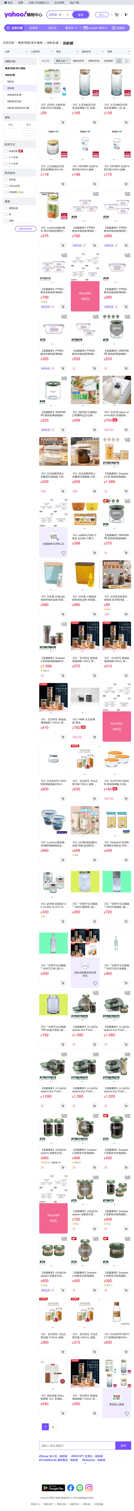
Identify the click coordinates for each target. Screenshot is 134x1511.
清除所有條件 (25, 228)
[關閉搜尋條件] (60, 15)
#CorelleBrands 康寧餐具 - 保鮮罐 (58, 1460)
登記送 (52, 28)
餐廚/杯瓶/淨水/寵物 (15, 68)
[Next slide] (65, 82)
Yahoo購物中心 (23, 14)
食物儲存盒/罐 (14, 94)
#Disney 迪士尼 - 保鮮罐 (53, 1456)
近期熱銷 (108, 60)
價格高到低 (94, 60)
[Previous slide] (41, 82)
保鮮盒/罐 (10, 74)
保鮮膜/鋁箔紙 (14, 101)
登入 (102, 14)
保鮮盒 (10, 81)
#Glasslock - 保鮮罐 (93, 1460)
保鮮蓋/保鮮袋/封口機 (18, 107)
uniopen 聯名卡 (97, 28)
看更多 (69, 28)
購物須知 (61, 1504)
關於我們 (48, 1504)
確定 (28, 133)
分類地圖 (98, 1504)
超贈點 (121, 28)
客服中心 (35, 1504)
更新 (90, 1497)
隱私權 (86, 1504)
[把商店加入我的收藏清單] (63, 553)
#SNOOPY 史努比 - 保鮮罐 (87, 1456)
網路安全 (74, 1504)
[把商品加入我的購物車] (63, 122)
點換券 (34, 28)
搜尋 (123, 1445)
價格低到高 (78, 60)
